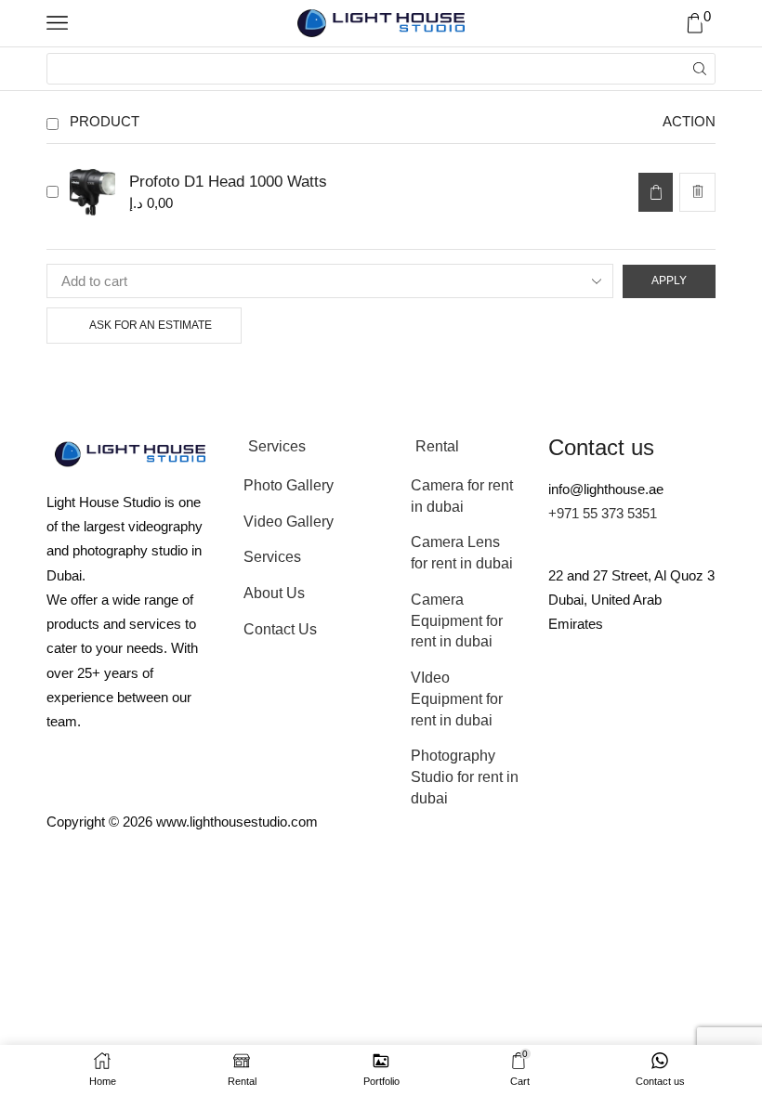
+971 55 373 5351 (602, 513)
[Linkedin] (672, 750)
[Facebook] (672, 696)
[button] (655, 192)
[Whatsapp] (621, 750)
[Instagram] (571, 750)
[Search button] (700, 69)
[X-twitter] (621, 696)
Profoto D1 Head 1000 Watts (228, 181)
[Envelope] (571, 696)
